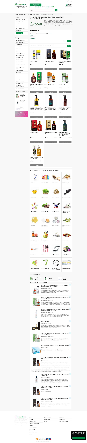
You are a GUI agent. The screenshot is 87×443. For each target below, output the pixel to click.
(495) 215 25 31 (38, 6)
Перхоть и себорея (65, 182)
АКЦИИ (31, 434)
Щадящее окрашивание (35, 268)
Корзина (69, 4)
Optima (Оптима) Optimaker (20, 19)
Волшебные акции (62, 419)
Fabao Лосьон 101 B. (33, 61)
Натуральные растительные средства (20, 68)
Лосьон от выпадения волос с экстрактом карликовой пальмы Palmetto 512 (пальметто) (54, 358)
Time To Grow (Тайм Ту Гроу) (20, 28)
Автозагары (33, 225)
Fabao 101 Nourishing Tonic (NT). (50, 84)
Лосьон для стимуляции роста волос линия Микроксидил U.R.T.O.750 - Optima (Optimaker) (55, 298)
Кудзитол (17, 26)
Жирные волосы (33, 197)
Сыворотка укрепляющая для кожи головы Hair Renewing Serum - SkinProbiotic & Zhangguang (65, 108)
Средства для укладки (45, 268)
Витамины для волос (19, 70)
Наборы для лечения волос (20, 42)
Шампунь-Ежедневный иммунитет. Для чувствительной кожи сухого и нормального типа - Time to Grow (55, 310)
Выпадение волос (55, 182)
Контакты (31, 425)
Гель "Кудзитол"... (51, 277)
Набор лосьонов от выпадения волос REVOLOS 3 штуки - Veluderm (55, 345)
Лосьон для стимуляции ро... (38, 277)
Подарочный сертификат (66, 268)
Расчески (42, 254)
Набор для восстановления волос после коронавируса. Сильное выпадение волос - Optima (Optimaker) (54, 286)
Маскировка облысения (66, 197)
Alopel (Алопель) (18, 30)
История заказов (47, 419)
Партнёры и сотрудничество (34, 423)
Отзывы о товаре (32, 429)
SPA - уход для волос (65, 254)
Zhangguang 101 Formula (34, 132)
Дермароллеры (33, 254)
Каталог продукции (22, 14)
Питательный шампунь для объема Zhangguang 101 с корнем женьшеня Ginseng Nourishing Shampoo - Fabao (36, 108)
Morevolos (42, 441)
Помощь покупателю (33, 427)
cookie (73, 433)
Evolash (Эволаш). (45, 321)
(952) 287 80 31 (38, 7)
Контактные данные (47, 417)
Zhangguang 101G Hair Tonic (49, 61)
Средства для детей (34, 211)
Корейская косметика (55, 211)
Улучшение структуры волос (20, 53)
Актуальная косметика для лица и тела (20, 64)
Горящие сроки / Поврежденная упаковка (20, 86)
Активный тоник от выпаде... (66, 277)
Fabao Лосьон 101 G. (62, 84)
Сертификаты (61, 417)
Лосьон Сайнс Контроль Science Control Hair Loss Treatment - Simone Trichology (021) (55, 375)
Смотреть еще (19, 33)
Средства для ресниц (55, 254)
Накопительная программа (63, 421)
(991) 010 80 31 (50, 6)
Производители (29, 14)
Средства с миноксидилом (20, 40)
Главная (17, 14)
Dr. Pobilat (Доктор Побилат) (20, 21)
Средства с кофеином (44, 211)
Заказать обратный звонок (36, 5)
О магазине (31, 419)
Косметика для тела (55, 225)
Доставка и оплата (33, 421)
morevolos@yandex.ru (49, 7)
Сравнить (41, 64)
